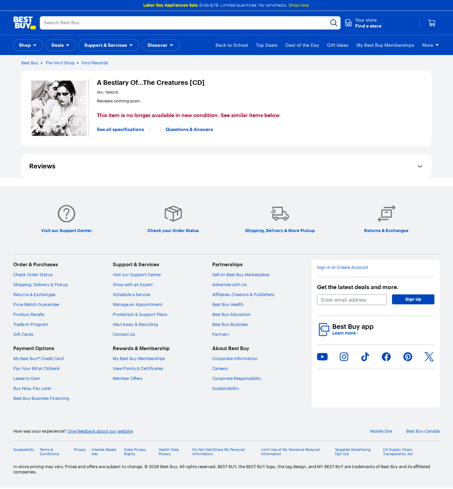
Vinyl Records (94, 62)
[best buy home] (24, 23)
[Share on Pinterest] (408, 356)
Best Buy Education (231, 314)
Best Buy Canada (423, 431)
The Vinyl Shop (60, 62)
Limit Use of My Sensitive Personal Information (290, 452)
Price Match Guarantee (36, 304)
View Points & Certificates (138, 368)
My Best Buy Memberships (139, 358)
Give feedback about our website (100, 431)
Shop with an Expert (133, 284)
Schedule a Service (131, 294)
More (427, 45)
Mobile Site (381, 431)
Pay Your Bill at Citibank (36, 368)
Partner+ (220, 334)
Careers (219, 368)
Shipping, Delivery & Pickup (40, 284)
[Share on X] (429, 356)
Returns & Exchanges (34, 294)
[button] (363, 23)
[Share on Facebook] (386, 356)
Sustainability (225, 388)
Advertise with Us (229, 284)
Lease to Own (26, 378)
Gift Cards (23, 334)
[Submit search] (334, 23)
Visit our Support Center (137, 274)
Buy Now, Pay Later (32, 388)
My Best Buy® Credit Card (38, 358)
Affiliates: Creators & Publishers (243, 294)
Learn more (345, 333)
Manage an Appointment (137, 304)
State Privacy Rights (135, 452)
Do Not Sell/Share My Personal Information (218, 452)
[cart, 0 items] (432, 23)
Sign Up (413, 299)
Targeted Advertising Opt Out (352, 452)
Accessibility (23, 450)
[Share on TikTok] (365, 356)
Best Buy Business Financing (41, 398)
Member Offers (127, 378)
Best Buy (29, 62)
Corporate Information (235, 358)
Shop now (299, 5)
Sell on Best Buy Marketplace (240, 274)
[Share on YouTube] (322, 356)
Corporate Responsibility (236, 378)
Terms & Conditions (49, 452)
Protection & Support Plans (140, 314)
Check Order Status (32, 274)
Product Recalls (28, 314)
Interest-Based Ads (104, 452)
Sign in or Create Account (342, 267)
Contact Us (124, 334)
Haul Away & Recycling (135, 324)
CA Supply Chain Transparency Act (398, 452)
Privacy (80, 450)
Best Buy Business (230, 324)
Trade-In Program (30, 324)
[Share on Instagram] (344, 356)
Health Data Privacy (169, 452)
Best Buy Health (227, 304)
